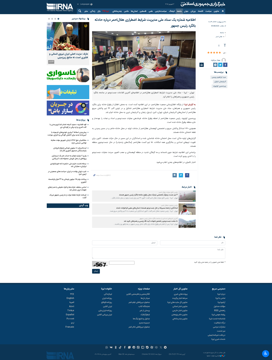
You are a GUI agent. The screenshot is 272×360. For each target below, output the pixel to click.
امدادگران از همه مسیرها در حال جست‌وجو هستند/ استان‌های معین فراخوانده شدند (147, 208)
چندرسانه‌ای (117, 11)
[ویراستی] (129, 347)
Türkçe (70, 310)
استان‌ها (134, 11)
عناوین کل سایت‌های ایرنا (177, 302)
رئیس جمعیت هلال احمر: (169, 205)
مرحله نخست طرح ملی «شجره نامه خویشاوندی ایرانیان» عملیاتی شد (68, 165)
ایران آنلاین (107, 306)
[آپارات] (152, 347)
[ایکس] (161, 347)
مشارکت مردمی (219, 327)
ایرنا (202, 4)
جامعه (179, 11)
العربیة (71, 302)
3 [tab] (52, 19)
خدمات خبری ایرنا (218, 339)
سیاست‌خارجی (161, 11)
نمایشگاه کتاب (144, 306)
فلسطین (143, 11)
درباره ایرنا (221, 294)
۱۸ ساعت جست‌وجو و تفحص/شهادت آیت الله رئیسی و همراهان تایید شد (151, 221)
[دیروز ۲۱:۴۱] (68, 36)
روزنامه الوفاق (106, 302)
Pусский (70, 319)
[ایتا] (138, 347)
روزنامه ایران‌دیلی (105, 310)
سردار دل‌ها (145, 298)
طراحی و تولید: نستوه (213, 356)
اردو (72, 323)
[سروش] (134, 347)
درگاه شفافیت (219, 323)
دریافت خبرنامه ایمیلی (216, 335)
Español (70, 314)
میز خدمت (221, 331)
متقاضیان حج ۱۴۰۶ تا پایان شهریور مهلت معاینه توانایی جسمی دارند (68, 142)
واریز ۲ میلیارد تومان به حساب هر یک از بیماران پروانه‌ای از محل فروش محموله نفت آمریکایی (69, 157)
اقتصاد (200, 11)
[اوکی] (116, 347)
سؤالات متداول (219, 306)
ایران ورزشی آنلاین (104, 314)
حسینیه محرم (144, 323)
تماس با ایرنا (220, 298)
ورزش (193, 11)
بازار (98, 11)
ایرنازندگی (108, 294)
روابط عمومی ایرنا (218, 314)
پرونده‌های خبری (180, 294)
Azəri (71, 306)
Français (69, 327)
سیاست (208, 11)
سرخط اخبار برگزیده (179, 298)
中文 (72, 294)
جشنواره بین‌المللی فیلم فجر (139, 302)
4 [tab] (49, 19)
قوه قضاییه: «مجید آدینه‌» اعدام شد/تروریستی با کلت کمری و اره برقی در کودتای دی (68, 126)
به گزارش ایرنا (190, 104)
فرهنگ (172, 11)
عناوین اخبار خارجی (179, 310)
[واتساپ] (107, 347)
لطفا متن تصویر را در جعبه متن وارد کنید (209, 262)
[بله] (147, 347)
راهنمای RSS (219, 310)
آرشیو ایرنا (221, 302)
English (70, 298)
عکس (126, 11)
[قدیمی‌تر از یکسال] (187, 196)
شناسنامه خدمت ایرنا (217, 319)
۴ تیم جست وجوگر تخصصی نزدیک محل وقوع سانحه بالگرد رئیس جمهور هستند (148, 195)
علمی (151, 11)
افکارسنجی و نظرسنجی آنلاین (138, 294)
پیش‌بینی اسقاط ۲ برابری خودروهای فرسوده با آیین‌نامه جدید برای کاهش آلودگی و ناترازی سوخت (67, 134)
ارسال (96, 271)
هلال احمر (219, 36)
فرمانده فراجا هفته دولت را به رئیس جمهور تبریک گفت (67, 196)
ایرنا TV (105, 11)
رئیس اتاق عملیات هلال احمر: (168, 192)
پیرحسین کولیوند (219, 86)
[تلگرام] (165, 347)
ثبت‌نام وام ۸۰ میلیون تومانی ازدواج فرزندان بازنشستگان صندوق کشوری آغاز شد (69, 149)
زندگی (92, 11)
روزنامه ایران (107, 298)
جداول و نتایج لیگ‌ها (141, 319)
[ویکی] (111, 347)
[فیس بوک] (125, 347)
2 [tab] (55, 19)
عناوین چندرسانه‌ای (179, 319)
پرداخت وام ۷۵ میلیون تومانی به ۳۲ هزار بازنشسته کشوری (67, 181)
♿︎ (266, 353)
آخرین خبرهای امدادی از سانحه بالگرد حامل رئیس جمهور (159, 218)
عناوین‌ (216, 11)
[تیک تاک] (120, 347)
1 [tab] (58, 19)
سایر (86, 11)
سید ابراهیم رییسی (219, 77)
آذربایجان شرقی (220, 81)
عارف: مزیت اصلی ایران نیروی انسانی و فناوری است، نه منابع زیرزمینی (68, 56)
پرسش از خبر (145, 310)
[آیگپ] (143, 347)
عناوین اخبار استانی (179, 306)
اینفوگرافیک (145, 314)
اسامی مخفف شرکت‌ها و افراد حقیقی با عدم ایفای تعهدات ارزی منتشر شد (67, 189)
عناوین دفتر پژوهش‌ (179, 314)
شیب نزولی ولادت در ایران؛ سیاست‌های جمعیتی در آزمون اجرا (67, 173)
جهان (186, 11)
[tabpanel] (68, 43)
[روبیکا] (156, 347)
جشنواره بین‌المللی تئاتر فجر (139, 327)
